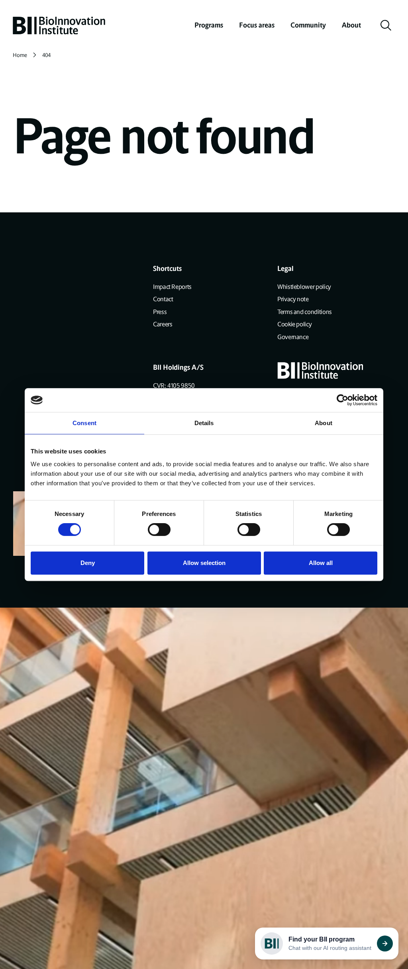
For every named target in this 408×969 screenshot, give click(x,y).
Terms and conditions (304, 312)
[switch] (159, 529)
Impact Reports (172, 286)
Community (308, 25)
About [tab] (323, 423)
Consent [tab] (84, 423)
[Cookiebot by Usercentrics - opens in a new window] (342, 400)
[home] (59, 25)
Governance (292, 337)
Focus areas (257, 25)
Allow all (321, 562)
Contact (163, 299)
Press (160, 312)
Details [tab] (204, 423)
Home (20, 55)
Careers (162, 324)
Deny (87, 562)
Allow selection (204, 562)
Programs (208, 25)
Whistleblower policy (304, 286)
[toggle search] (386, 25)
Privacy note (293, 299)
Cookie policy (294, 324)
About (351, 25)
